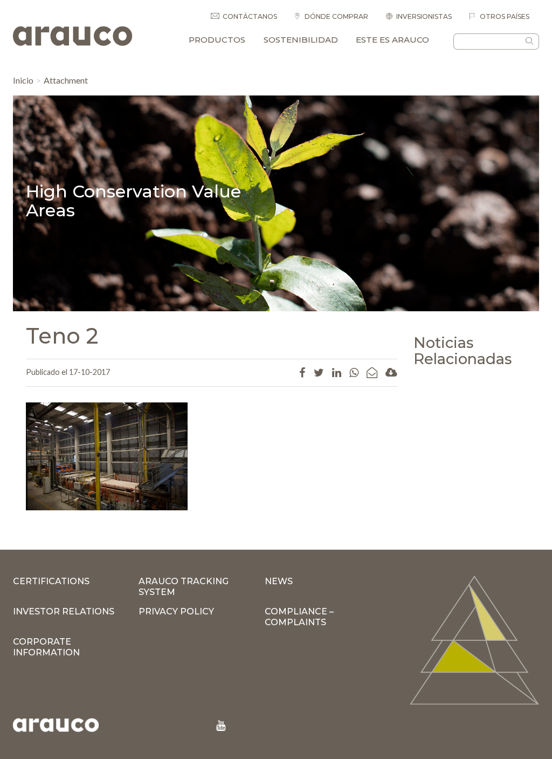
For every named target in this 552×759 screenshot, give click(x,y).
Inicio (23, 80)
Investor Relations (63, 611)
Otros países (503, 16)
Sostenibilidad (301, 40)
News (279, 581)
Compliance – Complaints (299, 616)
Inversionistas (424, 16)
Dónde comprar (335, 16)
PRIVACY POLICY (176, 611)
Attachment (66, 80)
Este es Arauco (392, 40)
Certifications (51, 581)
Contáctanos (250, 16)
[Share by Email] (372, 372)
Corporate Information (46, 647)
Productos (217, 40)
